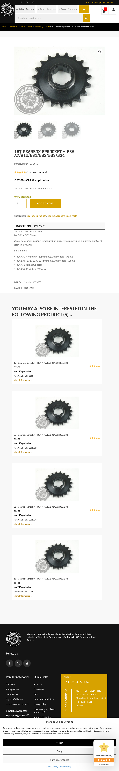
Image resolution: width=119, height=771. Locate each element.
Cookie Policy (52, 766)
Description (23, 225)
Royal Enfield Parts (14, 699)
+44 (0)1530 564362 (100, 2)
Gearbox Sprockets (42, 26)
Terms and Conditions (44, 699)
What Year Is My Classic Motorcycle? (44, 710)
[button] (100, 51)
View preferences (59, 759)
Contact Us (39, 689)
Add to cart (45, 203)
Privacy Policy (65, 766)
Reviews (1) (39, 225)
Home (4, 26)
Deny (59, 751)
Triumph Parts (12, 689)
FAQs (36, 694)
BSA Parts (10, 684)
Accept (59, 742)
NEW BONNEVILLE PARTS (17, 704)
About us (38, 684)
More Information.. (55, 371)
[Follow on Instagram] (33, 2)
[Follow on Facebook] (21, 2)
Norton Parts (12, 694)
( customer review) (36, 172)
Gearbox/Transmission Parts (20, 26)
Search (84, 9)
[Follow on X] (27, 2)
